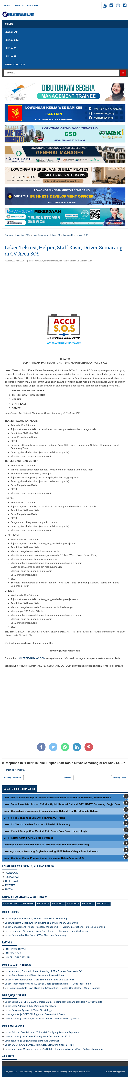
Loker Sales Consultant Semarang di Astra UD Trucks (34, 817)
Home (10, 23)
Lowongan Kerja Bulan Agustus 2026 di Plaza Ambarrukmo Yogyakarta (42, 1018)
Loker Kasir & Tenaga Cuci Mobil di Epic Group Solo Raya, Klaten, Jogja (45, 831)
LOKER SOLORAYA (15, 949)
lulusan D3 (64, 261)
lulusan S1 (74, 261)
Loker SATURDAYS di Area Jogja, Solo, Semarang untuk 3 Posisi (39, 1044)
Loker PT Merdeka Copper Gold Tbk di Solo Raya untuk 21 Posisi (40, 979)
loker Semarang (51, 261)
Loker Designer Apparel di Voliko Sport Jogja (28, 1010)
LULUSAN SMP (11, 31)
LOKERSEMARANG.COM (31, 658)
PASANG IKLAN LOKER (15, 64)
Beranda (67, 778)
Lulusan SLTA (86, 261)
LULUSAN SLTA (11, 40)
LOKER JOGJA (13, 953)
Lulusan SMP (27, 904)
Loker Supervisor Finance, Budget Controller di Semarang (36, 918)
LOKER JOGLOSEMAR (17, 957)
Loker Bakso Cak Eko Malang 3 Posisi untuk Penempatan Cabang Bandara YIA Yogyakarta (53, 1001)
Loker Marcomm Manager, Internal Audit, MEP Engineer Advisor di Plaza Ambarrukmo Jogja (54, 1049)
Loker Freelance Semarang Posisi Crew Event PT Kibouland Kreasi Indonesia (46, 931)
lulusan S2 (88, 904)
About (7, 5)
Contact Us (18, 5)
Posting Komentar (15, 769)
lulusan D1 (43, 904)
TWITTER (10, 885)
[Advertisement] (65, 287)
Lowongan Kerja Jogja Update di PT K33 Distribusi (32, 1040)
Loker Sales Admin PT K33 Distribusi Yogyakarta (31, 1006)
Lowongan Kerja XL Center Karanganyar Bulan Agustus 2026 (37, 1036)
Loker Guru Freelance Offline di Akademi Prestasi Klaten (35, 975)
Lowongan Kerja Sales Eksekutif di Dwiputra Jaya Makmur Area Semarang (46, 844)
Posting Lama (119, 778)
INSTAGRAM (12, 876)
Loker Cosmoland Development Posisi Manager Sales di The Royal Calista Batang (51, 811)
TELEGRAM (11, 881)
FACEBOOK (11, 872)
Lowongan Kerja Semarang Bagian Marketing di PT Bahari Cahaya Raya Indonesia (51, 851)
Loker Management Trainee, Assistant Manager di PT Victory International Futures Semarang (55, 926)
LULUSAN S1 (10, 56)
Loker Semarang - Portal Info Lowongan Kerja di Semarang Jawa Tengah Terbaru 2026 (54, 1072)
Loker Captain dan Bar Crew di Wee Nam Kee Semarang (35, 935)
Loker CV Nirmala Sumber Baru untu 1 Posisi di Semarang (37, 824)
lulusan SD (103, 904)
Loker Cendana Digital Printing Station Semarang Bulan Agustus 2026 (44, 858)
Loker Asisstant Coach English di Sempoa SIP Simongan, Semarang (41, 922)
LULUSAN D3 (10, 48)
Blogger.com (120, 1072)
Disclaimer (32, 5)
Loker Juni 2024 (36, 261)
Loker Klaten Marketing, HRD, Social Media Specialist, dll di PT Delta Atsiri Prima (48, 983)
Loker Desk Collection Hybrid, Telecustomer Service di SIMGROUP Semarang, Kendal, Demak (57, 797)
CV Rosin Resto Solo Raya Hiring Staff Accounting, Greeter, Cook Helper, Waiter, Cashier (52, 988)
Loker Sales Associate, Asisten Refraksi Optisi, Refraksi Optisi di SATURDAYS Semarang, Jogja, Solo (62, 804)
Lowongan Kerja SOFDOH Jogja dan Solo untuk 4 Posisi (35, 1014)
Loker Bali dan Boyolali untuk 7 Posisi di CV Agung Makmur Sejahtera (42, 1032)
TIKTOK (9, 889)
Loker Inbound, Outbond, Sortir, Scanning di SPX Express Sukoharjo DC (43, 971)
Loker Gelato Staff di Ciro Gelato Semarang (28, 837)
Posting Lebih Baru (12, 778)
